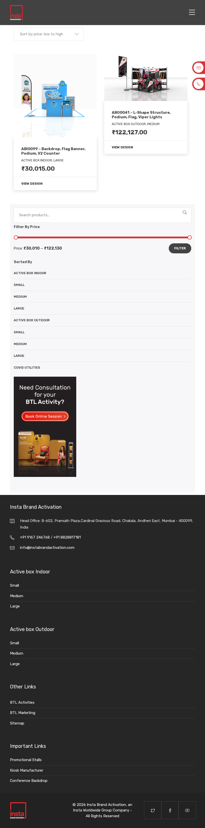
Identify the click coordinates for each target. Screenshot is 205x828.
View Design (31, 183)
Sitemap (17, 723)
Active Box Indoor (30, 273)
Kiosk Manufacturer (26, 770)
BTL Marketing (22, 712)
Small (19, 285)
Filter (180, 248)
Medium (20, 296)
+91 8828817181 (67, 537)
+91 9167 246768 (35, 537)
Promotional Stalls (26, 760)
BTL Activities (22, 702)
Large (19, 308)
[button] (49, 34)
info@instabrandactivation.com (47, 547)
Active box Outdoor (32, 320)
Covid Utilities (27, 367)
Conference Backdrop (29, 780)
